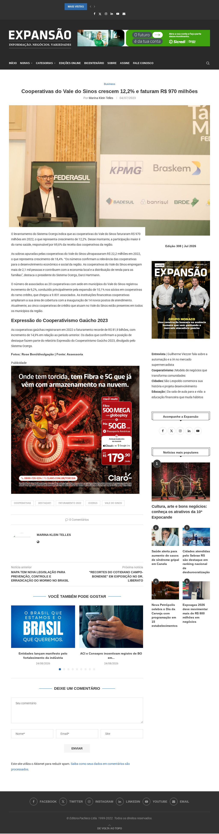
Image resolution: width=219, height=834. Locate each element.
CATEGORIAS (44, 63)
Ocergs (93, 503)
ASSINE (125, 63)
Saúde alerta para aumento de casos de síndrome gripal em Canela (165, 558)
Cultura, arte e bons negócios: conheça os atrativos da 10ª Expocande (179, 511)
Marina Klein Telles (101, 98)
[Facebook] (94, 13)
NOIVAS (25, 63)
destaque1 (44, 503)
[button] (90, 6)
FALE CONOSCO (143, 63)
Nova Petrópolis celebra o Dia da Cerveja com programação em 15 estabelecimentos (165, 615)
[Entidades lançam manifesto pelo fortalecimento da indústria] (43, 626)
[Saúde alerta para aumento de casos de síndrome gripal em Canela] (165, 537)
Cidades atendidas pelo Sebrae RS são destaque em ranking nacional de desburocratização (196, 562)
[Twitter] (100, 14)
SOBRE (112, 63)
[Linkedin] (112, 13)
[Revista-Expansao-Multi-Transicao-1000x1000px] (75, 368)
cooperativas (22, 503)
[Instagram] (106, 13)
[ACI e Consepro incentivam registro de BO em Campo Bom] (111, 626)
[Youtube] (117, 13)
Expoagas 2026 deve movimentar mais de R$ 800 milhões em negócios (195, 613)
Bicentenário (94, 63)
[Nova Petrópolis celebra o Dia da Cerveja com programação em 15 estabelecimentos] (165, 590)
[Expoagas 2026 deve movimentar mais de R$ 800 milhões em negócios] (196, 590)
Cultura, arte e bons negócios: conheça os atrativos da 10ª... (110, 6)
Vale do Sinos (113, 503)
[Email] (124, 13)
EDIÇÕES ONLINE (70, 63)
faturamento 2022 (70, 503)
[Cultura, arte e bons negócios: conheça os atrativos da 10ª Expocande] (181, 481)
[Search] (208, 63)
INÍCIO (13, 63)
